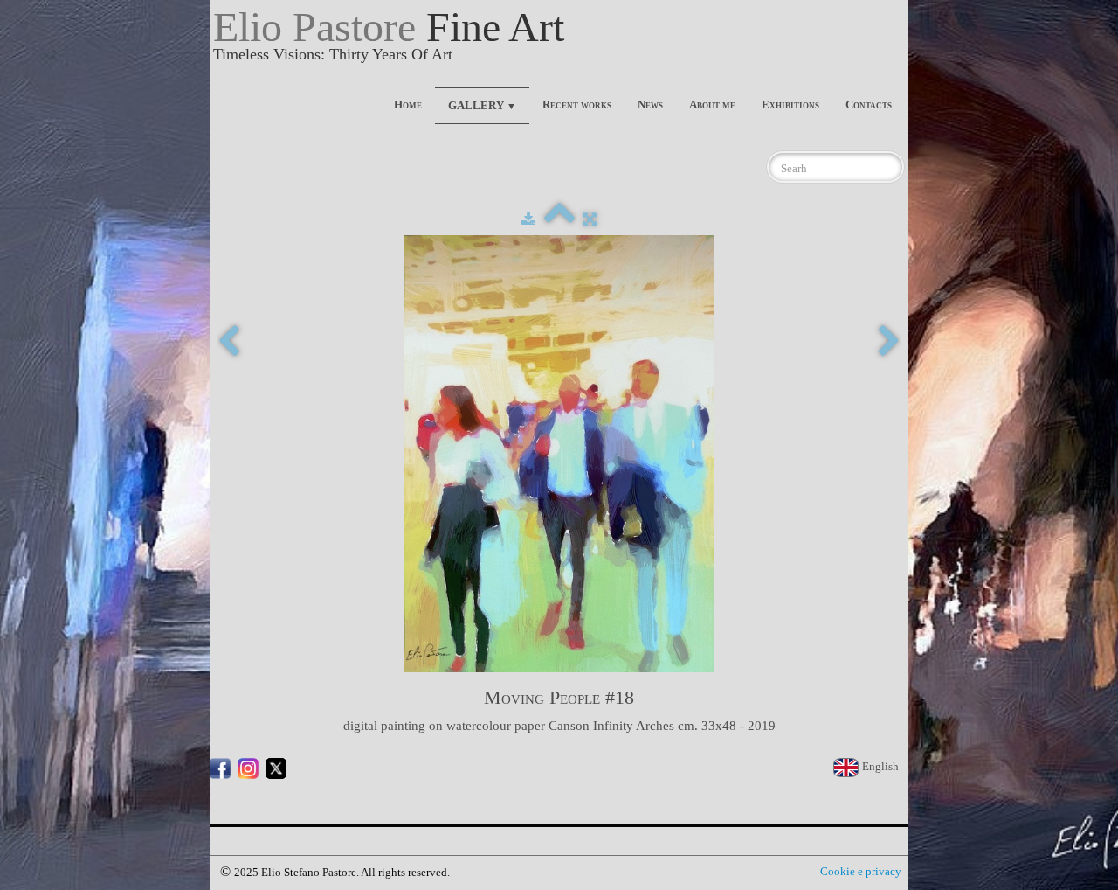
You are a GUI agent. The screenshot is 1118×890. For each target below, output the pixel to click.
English (881, 766)
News (650, 104)
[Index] (559, 219)
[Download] (528, 219)
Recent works (576, 104)
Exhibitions (790, 104)
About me (712, 104)
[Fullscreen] (590, 219)
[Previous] (229, 342)
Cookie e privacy (860, 871)
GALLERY (482, 105)
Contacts (868, 104)
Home (408, 104)
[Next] (889, 342)
